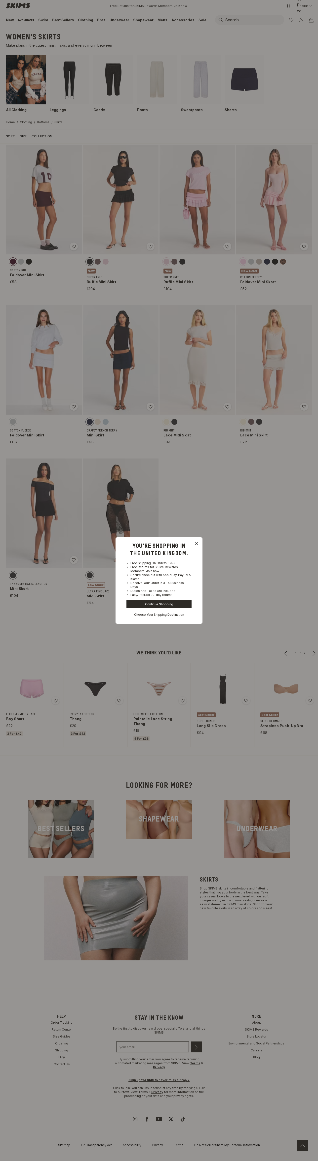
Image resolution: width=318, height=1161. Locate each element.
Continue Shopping (159, 604)
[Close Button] (196, 543)
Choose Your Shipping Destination (159, 614)
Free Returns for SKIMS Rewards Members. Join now (154, 569)
